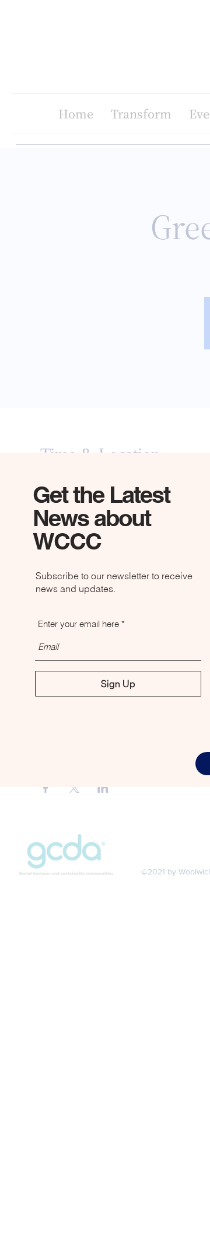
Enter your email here (78, 624)
